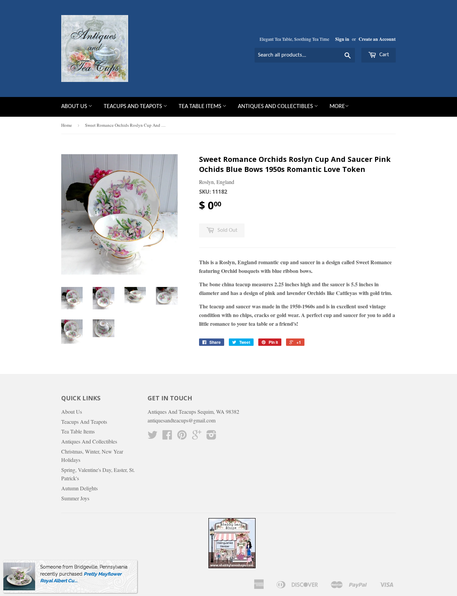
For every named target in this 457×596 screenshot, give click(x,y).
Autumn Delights (79, 488)
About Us (74, 106)
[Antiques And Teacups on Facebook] (167, 436)
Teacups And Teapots (133, 106)
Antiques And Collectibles (276, 106)
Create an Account (377, 39)
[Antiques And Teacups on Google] (197, 436)
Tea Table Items (200, 106)
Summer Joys (75, 498)
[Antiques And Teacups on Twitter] (153, 436)
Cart (383, 55)
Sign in (342, 39)
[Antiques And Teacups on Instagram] (211, 436)
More (337, 106)
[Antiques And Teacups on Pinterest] (182, 436)
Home (66, 125)
